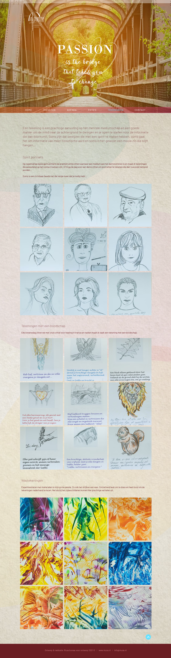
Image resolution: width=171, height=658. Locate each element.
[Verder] (148, 637)
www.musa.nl (105, 650)
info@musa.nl (120, 650)
